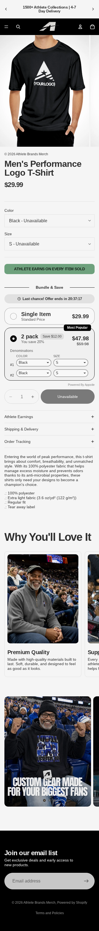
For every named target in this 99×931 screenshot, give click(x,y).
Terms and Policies (49, 913)
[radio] (49, 316)
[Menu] (6, 26)
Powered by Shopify (72, 903)
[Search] (18, 27)
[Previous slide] (6, 9)
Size (8, 234)
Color (9, 210)
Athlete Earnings (18, 416)
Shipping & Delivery (21, 429)
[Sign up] (86, 881)
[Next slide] (93, 9)
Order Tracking (17, 441)
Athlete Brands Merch (32, 154)
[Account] (80, 27)
